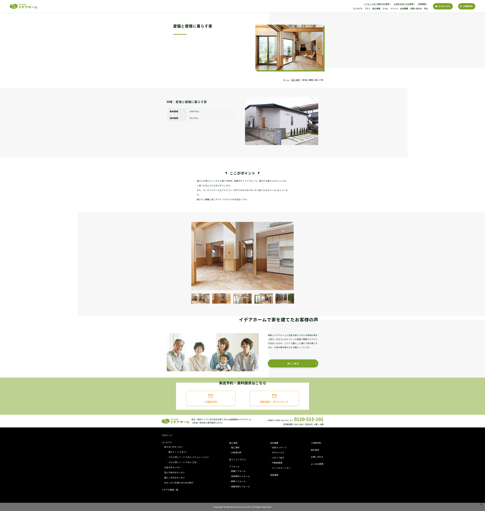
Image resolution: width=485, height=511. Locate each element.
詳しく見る (293, 363)
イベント (394, 8)
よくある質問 (317, 463)
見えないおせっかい (173, 446)
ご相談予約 (468, 6)
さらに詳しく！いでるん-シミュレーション (189, 456)
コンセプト (358, 8)
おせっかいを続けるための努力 (178, 482)
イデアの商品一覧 (170, 489)
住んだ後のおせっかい (174, 472)
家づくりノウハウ (237, 459)
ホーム (286, 79)
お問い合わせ (416, 8)
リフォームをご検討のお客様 (376, 3)
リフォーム (234, 466)
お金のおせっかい (172, 467)
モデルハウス (444, 6)
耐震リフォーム (238, 470)
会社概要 (404, 8)
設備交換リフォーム (240, 486)
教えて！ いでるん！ (178, 451)
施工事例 (376, 8)
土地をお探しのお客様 (403, 3)
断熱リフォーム (238, 481)
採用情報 (422, 3)
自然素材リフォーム (240, 476)
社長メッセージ (279, 447)
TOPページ (167, 435)
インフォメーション (281, 467)
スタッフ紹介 (278, 457)
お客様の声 (236, 452)
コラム (385, 8)
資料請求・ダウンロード (274, 402)
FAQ (426, 8)
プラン (368, 8)
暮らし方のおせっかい (174, 477)
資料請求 (315, 449)
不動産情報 (277, 462)
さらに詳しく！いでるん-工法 (183, 462)
